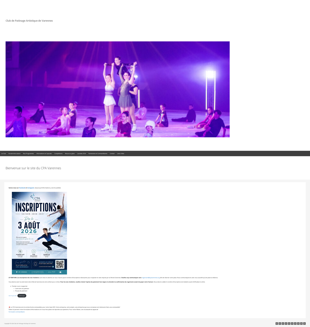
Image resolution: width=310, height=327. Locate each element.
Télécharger (22, 295)
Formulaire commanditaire (17, 312)
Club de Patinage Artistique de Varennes (29, 20)
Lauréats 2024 (81, 153)
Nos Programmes (28, 153)
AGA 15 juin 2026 (13, 295)
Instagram (30, 188)
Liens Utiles (120, 153)
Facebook (22, 188)
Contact (112, 153)
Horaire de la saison (14, 153)
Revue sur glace (70, 153)
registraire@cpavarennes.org (151, 278)
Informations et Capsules (44, 153)
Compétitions (58, 153)
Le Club (3, 153)
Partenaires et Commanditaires (97, 153)
